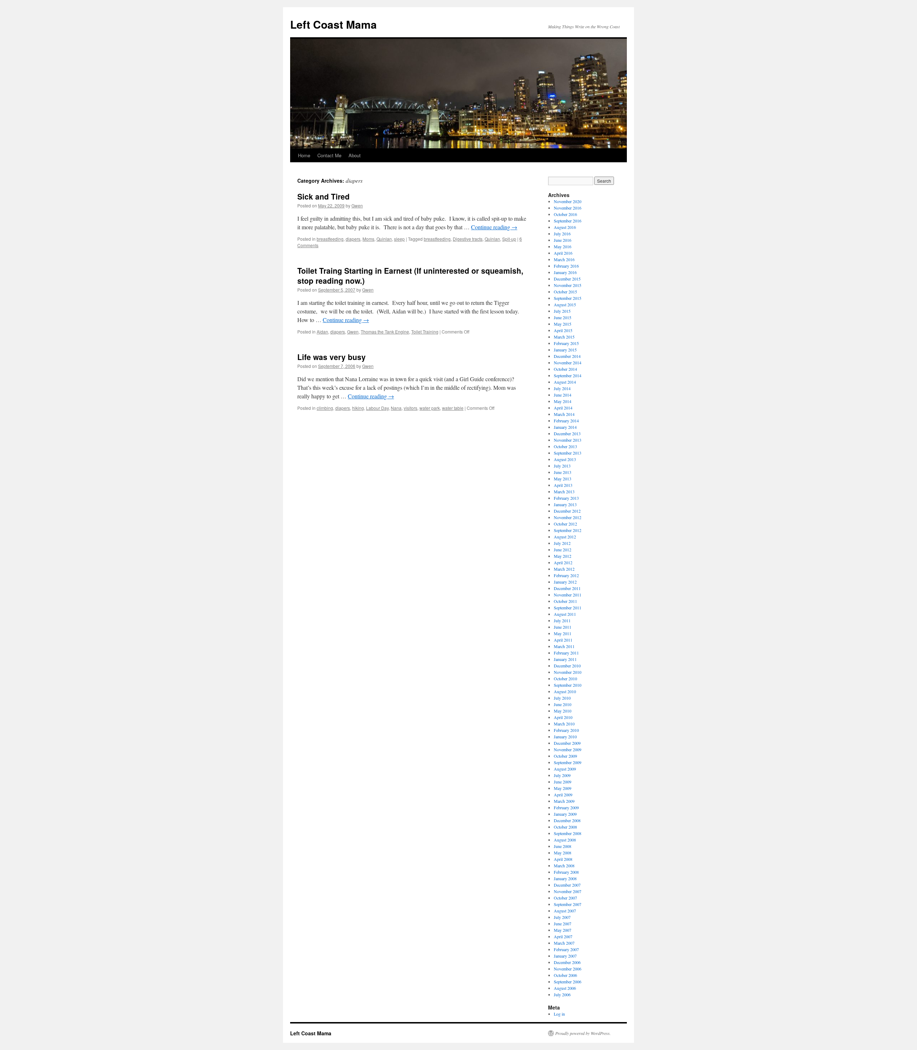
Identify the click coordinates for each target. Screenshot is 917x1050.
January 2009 (565, 814)
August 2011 (565, 614)
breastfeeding (330, 239)
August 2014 (565, 382)
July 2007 (562, 917)
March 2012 (564, 569)
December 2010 (567, 665)
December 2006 (567, 962)
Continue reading (494, 227)
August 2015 (565, 304)
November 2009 (567, 749)
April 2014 (563, 408)
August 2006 (565, 988)
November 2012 (567, 517)
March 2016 (564, 259)
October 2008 (565, 827)
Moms (368, 239)
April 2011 (563, 640)
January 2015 (565, 350)
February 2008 (566, 872)
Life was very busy (331, 356)
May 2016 (562, 246)
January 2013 (565, 504)
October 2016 (565, 214)
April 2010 (563, 717)
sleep (399, 239)
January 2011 (565, 659)
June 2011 (562, 627)
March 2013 (564, 491)
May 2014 (562, 401)
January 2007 (565, 956)
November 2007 (567, 891)
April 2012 (563, 562)
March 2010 (564, 724)
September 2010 (567, 685)
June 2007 (562, 923)
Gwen (357, 205)
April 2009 (563, 794)
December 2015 (567, 279)
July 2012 (562, 543)
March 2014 (564, 414)
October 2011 (565, 601)
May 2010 (562, 711)
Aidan (322, 332)
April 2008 (563, 859)
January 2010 (565, 736)
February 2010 (566, 730)
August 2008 (565, 840)
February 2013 (566, 498)
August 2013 (565, 459)
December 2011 (567, 588)
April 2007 (563, 936)
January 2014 (565, 427)
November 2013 (567, 440)
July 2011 (562, 620)
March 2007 (564, 943)
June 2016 (562, 240)
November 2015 (567, 285)
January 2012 (565, 582)
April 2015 (563, 330)
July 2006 (562, 994)
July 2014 (562, 388)
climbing (325, 408)
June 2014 (562, 395)
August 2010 (565, 691)
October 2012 (565, 524)
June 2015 (562, 317)
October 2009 (565, 756)
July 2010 (562, 698)
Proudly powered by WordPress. (583, 1033)
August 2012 (565, 537)
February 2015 (566, 343)
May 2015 (562, 324)
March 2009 (564, 801)
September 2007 (567, 904)
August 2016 (565, 227)
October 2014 (565, 369)
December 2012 (567, 511)
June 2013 (562, 472)
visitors (410, 408)
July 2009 (562, 775)
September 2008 (567, 833)
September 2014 (567, 375)
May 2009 (562, 788)
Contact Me (329, 155)
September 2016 (567, 221)
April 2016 (563, 253)
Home (304, 155)
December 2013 (567, 433)
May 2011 (562, 633)
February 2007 (566, 949)
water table (453, 408)
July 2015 (562, 311)
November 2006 (567, 969)
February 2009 (566, 807)
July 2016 (562, 233)
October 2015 (565, 291)
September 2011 (567, 607)
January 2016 (565, 272)
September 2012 (567, 530)
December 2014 (567, 356)
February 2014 (566, 420)
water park (429, 408)
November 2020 (567, 201)
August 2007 (565, 911)
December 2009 (567, 743)
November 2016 (567, 208)
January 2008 (565, 878)
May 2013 (562, 478)
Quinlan (384, 239)
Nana (396, 408)
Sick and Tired (323, 196)
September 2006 (567, 981)
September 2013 (567, 453)
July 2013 (562, 466)
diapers (353, 239)
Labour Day (377, 408)
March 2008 (564, 865)
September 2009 (567, 762)
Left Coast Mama (333, 24)
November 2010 (567, 672)
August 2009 (565, 769)
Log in (559, 1014)
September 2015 (567, 298)
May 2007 (562, 930)
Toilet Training (424, 332)
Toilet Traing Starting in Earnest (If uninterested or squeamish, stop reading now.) (410, 275)
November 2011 (567, 595)
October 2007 (565, 898)
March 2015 (564, 337)
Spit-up (509, 239)
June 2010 (562, 704)
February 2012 (566, 575)
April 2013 (563, 485)
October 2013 (565, 446)
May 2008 (562, 852)
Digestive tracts (467, 239)
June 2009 (562, 782)
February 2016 (566, 266)
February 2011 (566, 653)
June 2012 (562, 549)
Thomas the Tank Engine (385, 332)
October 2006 (565, 975)
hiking (358, 408)
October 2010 (565, 678)
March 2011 (564, 646)
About (355, 155)
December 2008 (567, 820)
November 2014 (567, 362)
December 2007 (567, 885)
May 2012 (562, 556)
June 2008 (562, 846)
